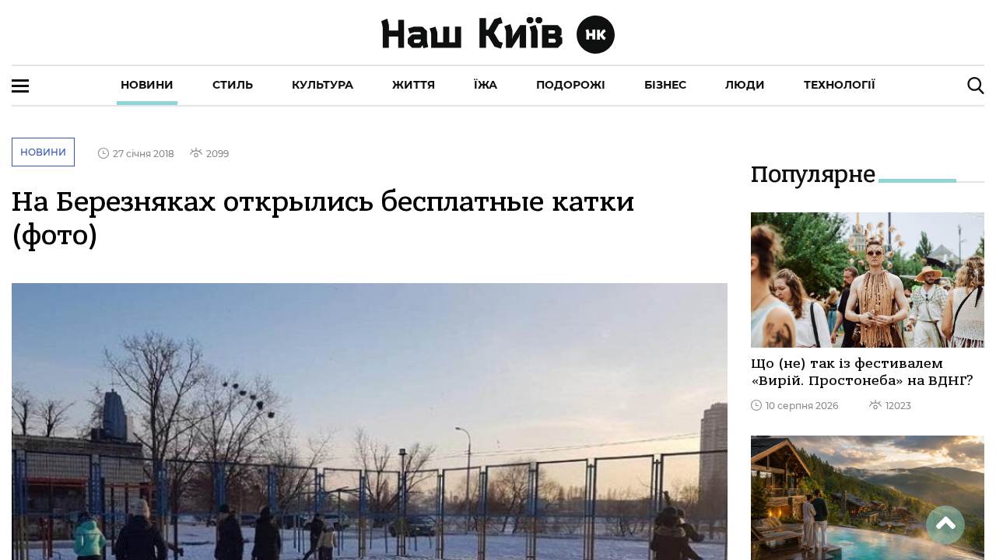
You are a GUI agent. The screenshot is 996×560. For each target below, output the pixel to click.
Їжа (485, 85)
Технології (839, 85)
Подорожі (570, 85)
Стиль (232, 85)
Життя (413, 85)
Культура (322, 85)
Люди (745, 85)
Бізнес (665, 85)
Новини (147, 85)
